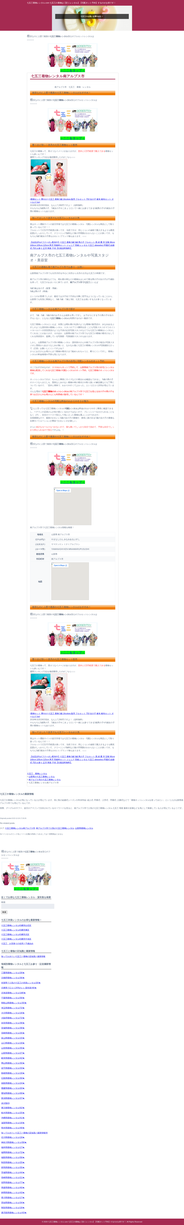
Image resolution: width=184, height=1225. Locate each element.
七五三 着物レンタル (37, 774)
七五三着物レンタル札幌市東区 (15, 930)
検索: (3, 902)
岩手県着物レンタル (12, 1068)
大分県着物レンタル (12, 1013)
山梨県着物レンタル (84, 828)
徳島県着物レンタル (12, 1083)
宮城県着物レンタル (12, 1028)
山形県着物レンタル (12, 1048)
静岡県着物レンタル (12, 1192)
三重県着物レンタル (12, 973)
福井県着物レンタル (12, 1147)
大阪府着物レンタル (12, 1018)
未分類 (5, 1103)
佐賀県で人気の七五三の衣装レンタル (20, 983)
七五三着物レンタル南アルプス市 (20, 828)
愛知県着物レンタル (12, 1093)
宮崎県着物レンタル (12, 1033)
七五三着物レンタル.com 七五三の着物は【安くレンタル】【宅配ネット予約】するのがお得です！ (71, 3)
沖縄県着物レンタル (12, 1118)
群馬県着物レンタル (12, 1167)
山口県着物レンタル (12, 1043)
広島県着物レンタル (12, 1078)
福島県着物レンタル (12, 1157)
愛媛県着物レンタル (12, 1088)
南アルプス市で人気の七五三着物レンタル (55, 828)
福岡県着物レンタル (12, 1152)
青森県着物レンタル (12, 1187)
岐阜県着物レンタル (12, 1058)
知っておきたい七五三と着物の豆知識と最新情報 (23, 956)
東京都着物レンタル (12, 1108)
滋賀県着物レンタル (12, 1123)
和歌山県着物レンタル (13, 1003)
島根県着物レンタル (12, 1073)
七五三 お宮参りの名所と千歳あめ (17, 943)
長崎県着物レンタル (12, 1177)
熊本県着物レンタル (12, 1128)
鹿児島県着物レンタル (13, 1213)
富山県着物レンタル (12, 1038)
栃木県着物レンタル (12, 1113)
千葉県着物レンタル (12, 998)
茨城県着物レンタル (12, 1172)
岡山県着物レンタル (12, 1063)
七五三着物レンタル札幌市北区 (15, 934)
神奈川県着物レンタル (13, 1142)
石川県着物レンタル (12, 1137)
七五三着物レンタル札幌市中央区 (16, 939)
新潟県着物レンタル (12, 1098)
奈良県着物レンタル (12, 1023)
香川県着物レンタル (12, 1198)
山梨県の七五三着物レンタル (42, 777)
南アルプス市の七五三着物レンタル (45, 780)
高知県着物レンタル (12, 1203)
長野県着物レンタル (12, 1182)
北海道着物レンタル (12, 993)
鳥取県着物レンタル (12, 1208)
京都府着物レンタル (12, 978)
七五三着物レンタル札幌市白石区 (16, 925)
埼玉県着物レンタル (12, 1008)
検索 (4, 912)
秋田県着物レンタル (12, 1162)
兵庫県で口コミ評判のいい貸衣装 (18, 988)
